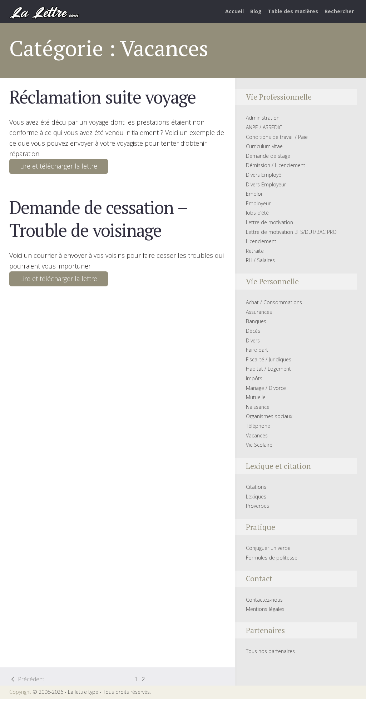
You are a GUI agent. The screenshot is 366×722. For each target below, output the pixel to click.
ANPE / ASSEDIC (264, 127)
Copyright (20, 691)
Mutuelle (256, 397)
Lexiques (256, 496)
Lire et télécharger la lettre (58, 166)
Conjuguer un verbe (268, 548)
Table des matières (293, 11)
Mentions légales (265, 609)
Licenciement (261, 241)
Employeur (258, 203)
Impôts (254, 378)
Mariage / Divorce (266, 388)
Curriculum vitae (264, 146)
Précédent (31, 679)
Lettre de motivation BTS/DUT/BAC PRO (291, 232)
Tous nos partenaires (270, 651)
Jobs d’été (257, 212)
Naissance (257, 406)
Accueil (234, 11)
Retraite (255, 250)
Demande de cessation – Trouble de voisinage (98, 218)
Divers (253, 340)
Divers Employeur (266, 184)
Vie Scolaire (259, 444)
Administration (263, 117)
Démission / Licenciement (275, 165)
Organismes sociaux (269, 416)
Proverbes (257, 505)
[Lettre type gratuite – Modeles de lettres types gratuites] (44, 12)
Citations (256, 486)
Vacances (257, 435)
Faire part (257, 349)
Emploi (254, 193)
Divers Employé (263, 174)
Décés (253, 330)
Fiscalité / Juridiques (268, 359)
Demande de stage (268, 155)
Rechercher (339, 11)
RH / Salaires (260, 260)
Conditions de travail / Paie (277, 137)
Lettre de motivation (269, 222)
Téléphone (258, 425)
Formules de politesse (271, 557)
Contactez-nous (264, 599)
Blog (256, 11)
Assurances (259, 312)
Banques (256, 321)
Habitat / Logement (268, 368)
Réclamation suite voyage (102, 97)
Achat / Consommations (274, 302)
